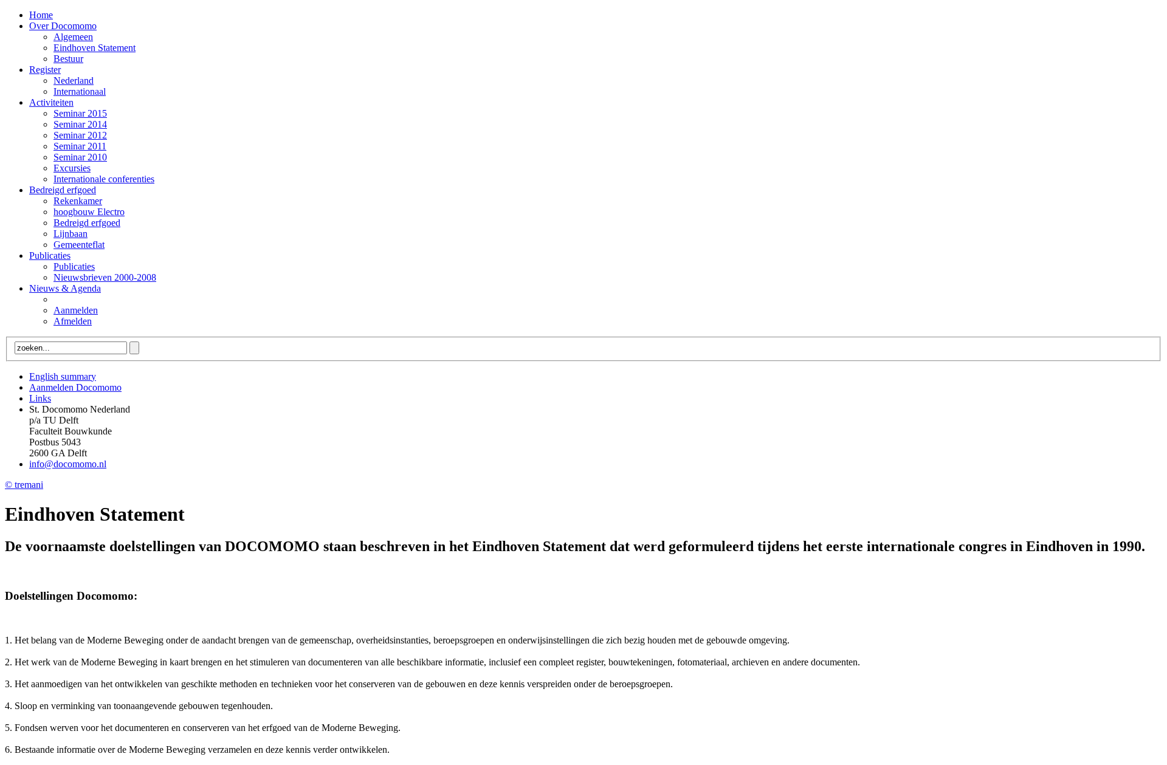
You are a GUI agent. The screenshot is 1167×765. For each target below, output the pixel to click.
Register (45, 69)
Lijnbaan (70, 233)
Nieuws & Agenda (65, 288)
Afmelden (72, 321)
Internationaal (79, 91)
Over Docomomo (63, 26)
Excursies (72, 168)
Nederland (73, 80)
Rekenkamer (77, 201)
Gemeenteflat (79, 244)
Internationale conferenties (103, 179)
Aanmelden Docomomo (75, 387)
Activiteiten (51, 102)
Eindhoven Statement (94, 48)
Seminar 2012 (80, 135)
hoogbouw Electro (89, 212)
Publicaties (50, 255)
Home (41, 15)
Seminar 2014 (80, 124)
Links (40, 398)
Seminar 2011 (79, 146)
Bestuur (68, 58)
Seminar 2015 (80, 113)
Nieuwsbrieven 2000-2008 (104, 277)
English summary (62, 376)
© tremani (24, 484)
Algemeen (73, 37)
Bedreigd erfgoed (62, 190)
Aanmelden (75, 310)
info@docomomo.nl (67, 464)
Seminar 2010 (80, 157)
